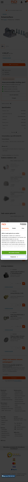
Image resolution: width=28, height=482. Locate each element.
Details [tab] (14, 228)
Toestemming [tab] (5, 228)
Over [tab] (23, 228)
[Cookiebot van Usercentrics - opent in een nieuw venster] (20, 224)
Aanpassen (13, 256)
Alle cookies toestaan (14, 252)
